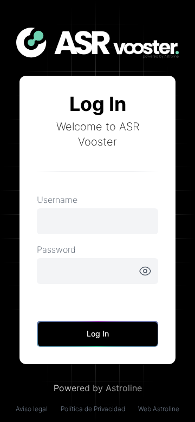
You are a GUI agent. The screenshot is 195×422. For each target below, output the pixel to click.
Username (57, 199)
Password (56, 249)
